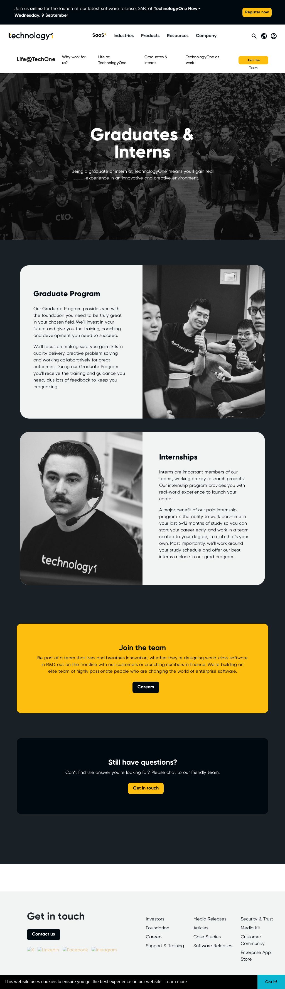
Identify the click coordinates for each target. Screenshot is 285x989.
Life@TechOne (36, 59)
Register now (257, 12)
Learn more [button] (175, 981)
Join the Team (253, 61)
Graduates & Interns (155, 60)
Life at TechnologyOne (112, 60)
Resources (178, 36)
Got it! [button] (271, 982)
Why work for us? (73, 60)
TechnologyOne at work (202, 60)
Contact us (43, 934)
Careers (145, 687)
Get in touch (146, 788)
